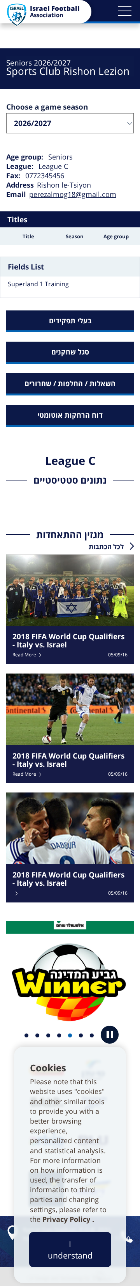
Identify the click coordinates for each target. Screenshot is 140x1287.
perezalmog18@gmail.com (72, 194)
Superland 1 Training (38, 284)
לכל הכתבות (106, 546)
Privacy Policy (67, 1219)
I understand (70, 1249)
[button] (124, 11)
